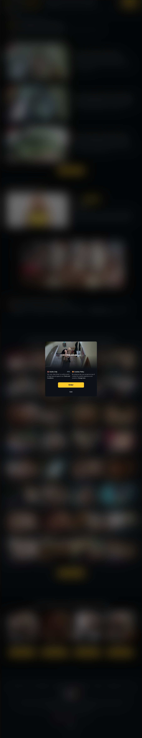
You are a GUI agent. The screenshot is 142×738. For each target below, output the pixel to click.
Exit (71, 392)
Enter (71, 385)
